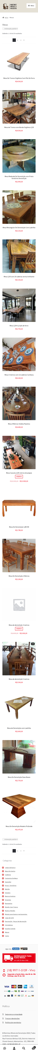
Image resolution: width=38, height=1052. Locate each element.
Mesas (7, 932)
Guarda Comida (10, 929)
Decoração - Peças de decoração (15, 921)
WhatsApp (5, 1048)
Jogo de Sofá (9, 918)
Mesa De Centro (10, 871)
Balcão (7, 889)
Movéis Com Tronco (11, 907)
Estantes (8, 900)
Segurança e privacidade (13, 1014)
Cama (7, 936)
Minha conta (14, 1048)
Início (6, 17)
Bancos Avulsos (10, 896)
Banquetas (8, 903)
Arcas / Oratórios (10, 885)
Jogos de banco (10, 868)
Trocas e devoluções (12, 1018)
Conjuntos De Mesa (11, 878)
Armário (7, 893)
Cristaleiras (9, 925)
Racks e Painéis (10, 911)
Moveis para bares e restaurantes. (16, 914)
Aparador (8, 882)
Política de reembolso (13, 1022)
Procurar (23, 1048)
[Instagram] (23, 949)
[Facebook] (15, 949)
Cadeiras (8, 875)
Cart (31, 1046)
